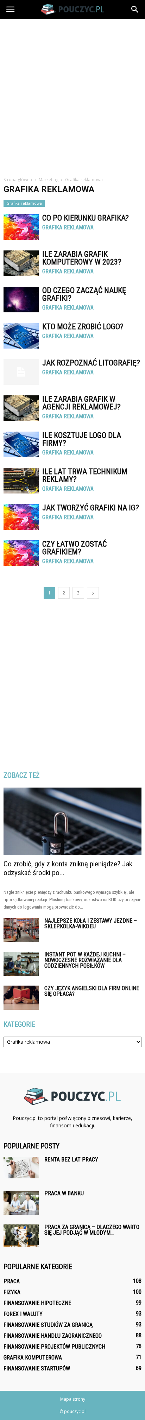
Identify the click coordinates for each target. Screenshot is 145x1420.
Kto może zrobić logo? (83, 326)
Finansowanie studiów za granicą (48, 1325)
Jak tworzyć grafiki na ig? (90, 507)
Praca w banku (64, 1193)
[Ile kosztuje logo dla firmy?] (21, 444)
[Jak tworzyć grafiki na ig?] (21, 517)
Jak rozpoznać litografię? (91, 362)
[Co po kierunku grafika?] (21, 227)
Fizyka (12, 1292)
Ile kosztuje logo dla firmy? (81, 439)
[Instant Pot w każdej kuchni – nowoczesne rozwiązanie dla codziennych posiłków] (21, 964)
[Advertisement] (72, 95)
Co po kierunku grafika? (85, 218)
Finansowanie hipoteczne (37, 1303)
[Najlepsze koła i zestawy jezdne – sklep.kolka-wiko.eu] (21, 930)
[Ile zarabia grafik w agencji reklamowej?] (21, 408)
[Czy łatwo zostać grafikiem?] (21, 553)
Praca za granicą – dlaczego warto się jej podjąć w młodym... (91, 1230)
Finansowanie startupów (37, 1368)
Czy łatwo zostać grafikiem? (74, 548)
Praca (12, 1281)
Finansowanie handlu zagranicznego (53, 1335)
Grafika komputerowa (33, 1357)
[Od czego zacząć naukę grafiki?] (21, 299)
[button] (135, 9)
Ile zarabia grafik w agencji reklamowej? (81, 403)
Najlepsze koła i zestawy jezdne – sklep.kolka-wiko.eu (90, 923)
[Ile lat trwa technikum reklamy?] (21, 481)
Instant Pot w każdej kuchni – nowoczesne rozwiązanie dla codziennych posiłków (85, 960)
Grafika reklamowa (24, 203)
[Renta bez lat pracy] (21, 1167)
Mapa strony (72, 1399)
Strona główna (18, 180)
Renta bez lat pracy (71, 1159)
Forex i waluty (23, 1314)
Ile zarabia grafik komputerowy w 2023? (81, 258)
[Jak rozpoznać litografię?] (21, 372)
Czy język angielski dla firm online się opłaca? (91, 991)
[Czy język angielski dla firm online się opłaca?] (21, 998)
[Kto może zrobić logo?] (21, 336)
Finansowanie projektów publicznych (54, 1346)
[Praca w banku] (21, 1203)
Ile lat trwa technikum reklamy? (84, 475)
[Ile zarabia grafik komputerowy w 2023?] (21, 263)
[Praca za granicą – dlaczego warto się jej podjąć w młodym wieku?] (21, 1235)
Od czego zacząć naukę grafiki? (84, 294)
